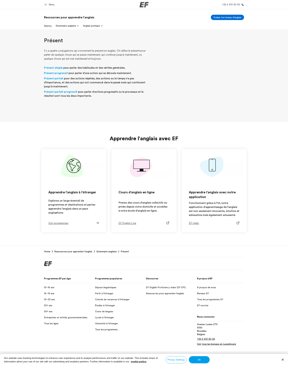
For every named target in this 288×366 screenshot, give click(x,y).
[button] (50, 4)
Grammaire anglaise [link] (106, 251)
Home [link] (47, 251)
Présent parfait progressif (60, 91)
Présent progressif (56, 73)
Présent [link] (125, 251)
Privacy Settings (176, 359)
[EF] (144, 4)
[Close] (282, 359)
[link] (69, 17)
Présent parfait (53, 78)
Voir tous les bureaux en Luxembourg (216, 344)
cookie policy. (139, 361)
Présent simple (53, 67)
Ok (199, 359)
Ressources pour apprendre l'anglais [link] (73, 251)
